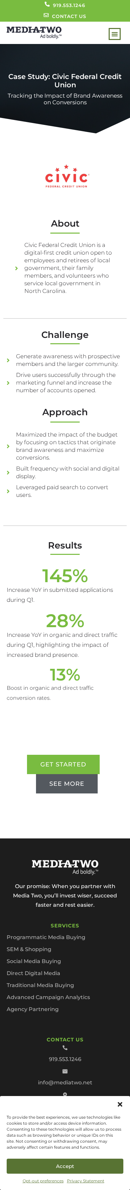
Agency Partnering (33, 1009)
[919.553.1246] (47, 4)
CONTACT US (65, 1039)
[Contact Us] (46, 15)
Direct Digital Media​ (33, 973)
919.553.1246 (69, 5)
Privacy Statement (85, 1180)
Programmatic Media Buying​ (46, 937)
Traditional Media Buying (40, 985)
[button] (120, 1104)
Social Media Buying (34, 961)
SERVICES (65, 925)
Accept (65, 1166)
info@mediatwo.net (65, 1082)
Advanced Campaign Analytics (48, 997)
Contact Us (69, 16)
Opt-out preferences (43, 1180)
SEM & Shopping (29, 949)
